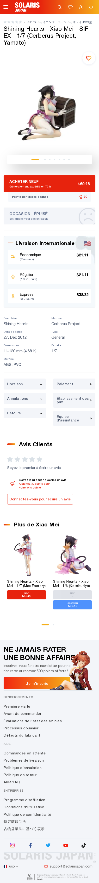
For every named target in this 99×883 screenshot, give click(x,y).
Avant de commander (22, 714)
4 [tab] (54, 159)
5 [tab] (59, 159)
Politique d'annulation (23, 768)
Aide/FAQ (12, 782)
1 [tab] (35, 159)
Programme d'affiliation (24, 800)
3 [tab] (49, 159)
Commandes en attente (25, 753)
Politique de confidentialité (27, 814)
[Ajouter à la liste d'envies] (88, 58)
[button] (13, 22)
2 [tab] (45, 159)
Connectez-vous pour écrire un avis (40, 499)
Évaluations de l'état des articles (33, 721)
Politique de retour (20, 775)
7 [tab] (69, 159)
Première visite (17, 706)
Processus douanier (21, 728)
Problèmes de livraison (24, 760)
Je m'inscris (37, 683)
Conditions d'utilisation (24, 807)
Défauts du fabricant (22, 735)
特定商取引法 (15, 822)
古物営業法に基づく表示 (24, 829)
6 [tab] (64, 159)
